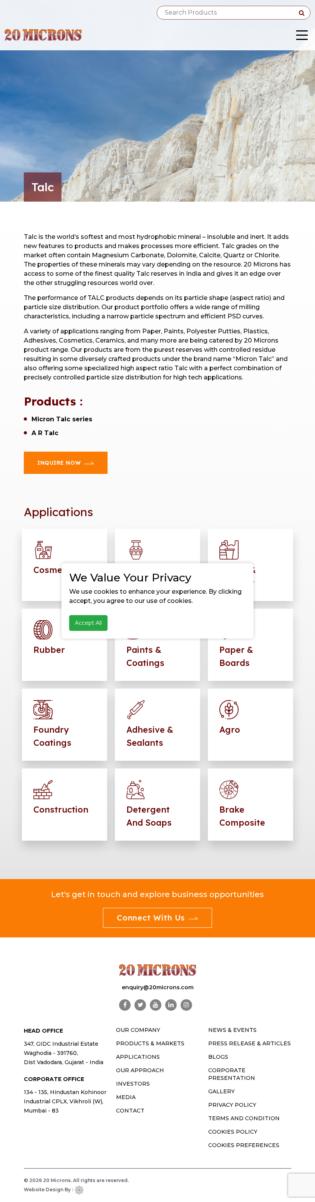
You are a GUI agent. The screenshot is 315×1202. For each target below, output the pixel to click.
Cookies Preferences (243, 1145)
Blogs (218, 1056)
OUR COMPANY (138, 1030)
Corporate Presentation (231, 1074)
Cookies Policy (232, 1131)
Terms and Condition (244, 1118)
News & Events (232, 1030)
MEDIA (126, 1097)
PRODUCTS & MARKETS (150, 1043)
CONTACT (130, 1110)
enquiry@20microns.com (158, 987)
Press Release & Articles (249, 1043)
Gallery (221, 1091)
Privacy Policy (232, 1104)
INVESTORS (133, 1083)
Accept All (88, 622)
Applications (138, 1056)
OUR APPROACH (140, 1070)
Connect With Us (151, 917)
